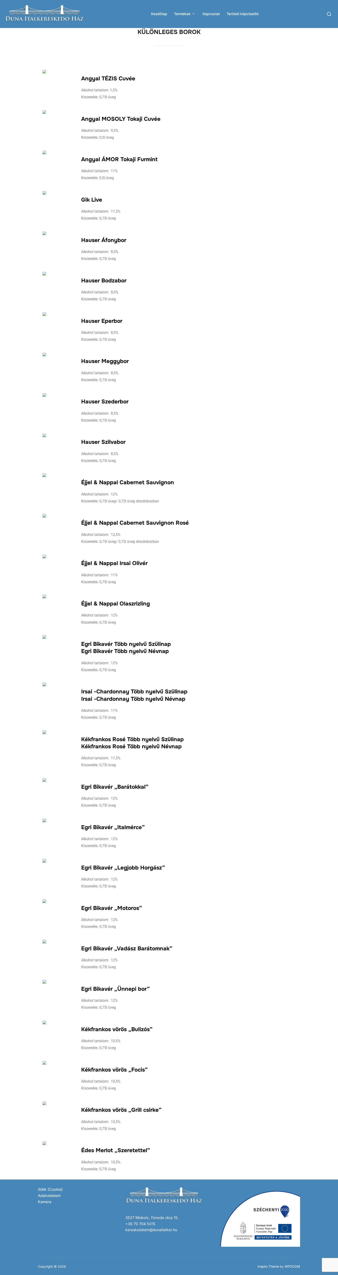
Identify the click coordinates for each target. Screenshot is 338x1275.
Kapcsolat (211, 13)
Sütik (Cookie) (50, 1189)
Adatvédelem (49, 1195)
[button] (328, 6)
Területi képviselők (243, 13)
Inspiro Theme (268, 1266)
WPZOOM (292, 1266)
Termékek (182, 13)
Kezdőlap (159, 13)
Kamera (44, 1201)
